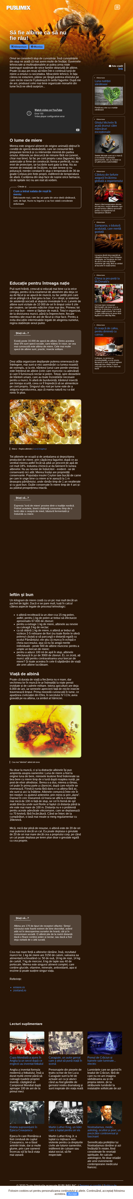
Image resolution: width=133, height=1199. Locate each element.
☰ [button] (117, 7)
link (120, 68)
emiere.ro (19, 987)
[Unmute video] (45, 113)
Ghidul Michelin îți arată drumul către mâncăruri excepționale (106, 127)
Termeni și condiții (90, 1185)
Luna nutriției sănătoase (103, 83)
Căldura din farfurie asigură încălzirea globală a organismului (109, 177)
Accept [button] (72, 1193)
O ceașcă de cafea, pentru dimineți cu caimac (106, 331)
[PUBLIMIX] (18, 8)
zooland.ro (19, 990)
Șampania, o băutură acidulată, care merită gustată (108, 228)
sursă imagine (39, 449)
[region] (108, 404)
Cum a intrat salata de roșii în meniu (32, 193)
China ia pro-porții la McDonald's (107, 280)
